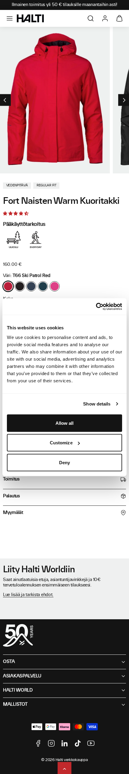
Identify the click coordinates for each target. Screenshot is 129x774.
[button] (9, 18)
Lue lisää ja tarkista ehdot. (28, 595)
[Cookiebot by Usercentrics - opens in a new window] (96, 306)
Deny (64, 462)
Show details (96, 403)
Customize (61, 442)
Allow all (65, 422)
